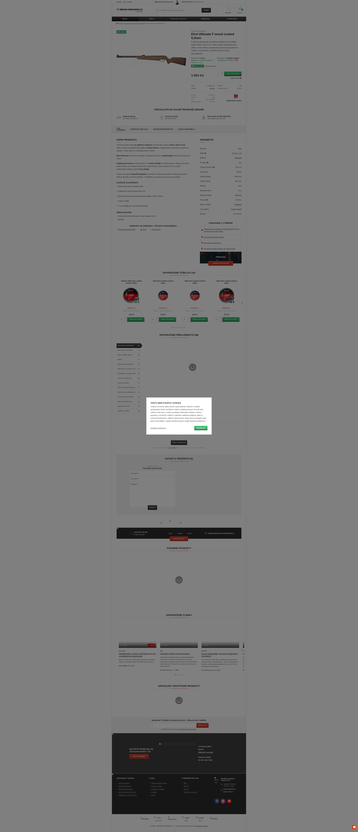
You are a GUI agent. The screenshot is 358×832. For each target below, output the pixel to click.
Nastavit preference (158, 428)
